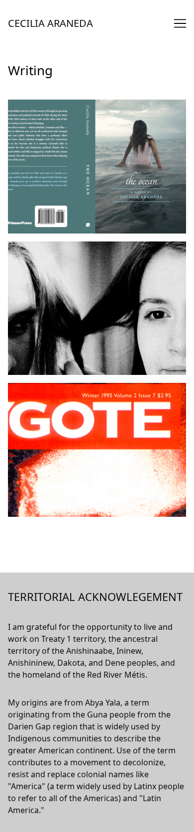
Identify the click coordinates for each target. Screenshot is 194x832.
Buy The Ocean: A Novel (52, 105)
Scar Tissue (29, 247)
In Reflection (31, 388)
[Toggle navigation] (180, 23)
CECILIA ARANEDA (50, 23)
